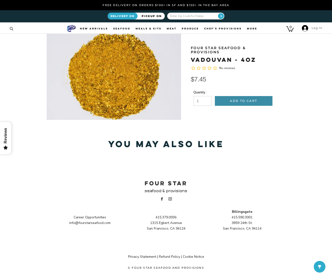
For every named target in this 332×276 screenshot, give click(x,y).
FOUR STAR (166, 183)
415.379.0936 (166, 217)
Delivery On (123, 16)
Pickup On (152, 16)
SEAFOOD (121, 28)
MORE (252, 28)
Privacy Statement (142, 256)
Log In (316, 28)
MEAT (171, 28)
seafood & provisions (166, 191)
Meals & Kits (148, 28)
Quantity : (200, 92)
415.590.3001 (242, 217)
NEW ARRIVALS (94, 28)
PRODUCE (190, 28)
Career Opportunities (90, 217)
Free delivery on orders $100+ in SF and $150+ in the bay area (166, 5)
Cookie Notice (193, 256)
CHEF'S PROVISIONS (223, 28)
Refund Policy (169, 256)
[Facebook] (162, 198)
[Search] (11, 28)
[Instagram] (170, 198)
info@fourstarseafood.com (90, 223)
